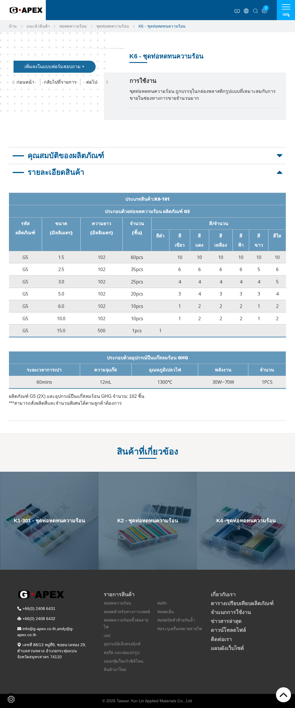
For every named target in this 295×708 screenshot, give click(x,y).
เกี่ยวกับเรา (223, 594)
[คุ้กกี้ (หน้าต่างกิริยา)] (11, 699)
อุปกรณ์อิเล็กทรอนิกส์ (122, 644)
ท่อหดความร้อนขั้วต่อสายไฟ (126, 623)
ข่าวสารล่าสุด (226, 621)
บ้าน (13, 26)
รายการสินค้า (119, 594)
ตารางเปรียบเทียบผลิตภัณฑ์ (242, 603)
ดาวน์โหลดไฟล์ (228, 630)
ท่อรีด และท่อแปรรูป (121, 652)
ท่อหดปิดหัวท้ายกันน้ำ (176, 620)
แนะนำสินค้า (38, 26)
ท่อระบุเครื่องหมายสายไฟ (179, 628)
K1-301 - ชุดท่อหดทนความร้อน (49, 520)
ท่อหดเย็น (165, 611)
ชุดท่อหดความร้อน (112, 26)
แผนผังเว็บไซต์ (227, 648)
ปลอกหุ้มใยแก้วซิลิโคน (123, 661)
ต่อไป (91, 82)
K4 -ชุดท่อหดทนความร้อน (246, 520)
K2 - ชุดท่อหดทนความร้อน (147, 520)
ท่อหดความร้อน (73, 26)
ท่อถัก (162, 603)
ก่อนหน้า (25, 82)
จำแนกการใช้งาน (231, 612)
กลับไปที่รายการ (60, 82)
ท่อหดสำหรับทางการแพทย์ (127, 611)
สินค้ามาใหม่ (115, 669)
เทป (107, 635)
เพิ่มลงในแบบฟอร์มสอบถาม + (54, 66)
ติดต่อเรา (221, 639)
